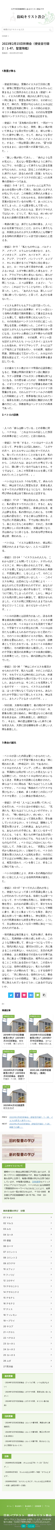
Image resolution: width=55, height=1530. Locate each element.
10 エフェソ (9, 1269)
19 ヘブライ (9, 1320)
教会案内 (18, 1506)
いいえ (31, 1526)
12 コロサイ (9, 1280)
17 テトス (8, 1309)
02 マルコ (8, 1223)
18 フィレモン (10, 1315)
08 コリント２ (10, 1257)
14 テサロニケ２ (11, 1292)
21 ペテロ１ (9, 1332)
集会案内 (28, 1506)
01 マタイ (8, 1217)
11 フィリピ (8, 1274)
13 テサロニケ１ (11, 1286)
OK (23, 1526)
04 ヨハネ (8, 1234)
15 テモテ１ (9, 1297)
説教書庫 (36, 1181)
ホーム (9, 1506)
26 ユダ (7, 1360)
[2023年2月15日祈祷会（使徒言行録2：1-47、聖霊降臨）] (31, 995)
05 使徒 (7, 1240)
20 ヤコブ (8, 1326)
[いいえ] (51, 1523)
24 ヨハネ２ (9, 1349)
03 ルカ (7, 1229)
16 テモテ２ (9, 1303)
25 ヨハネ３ (9, 1355)
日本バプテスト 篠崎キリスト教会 (27, 1515)
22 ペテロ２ (9, 1337)
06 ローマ (8, 1246)
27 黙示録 (8, 1366)
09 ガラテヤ (9, 1263)
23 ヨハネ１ (9, 1343)
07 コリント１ (10, 1252)
